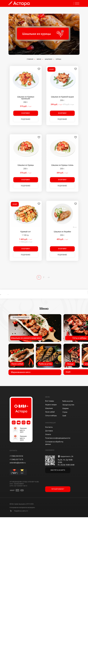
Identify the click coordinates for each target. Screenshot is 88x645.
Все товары (49, 401)
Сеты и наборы (51, 416)
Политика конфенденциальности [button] (57, 438)
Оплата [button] (48, 434)
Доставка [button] (49, 431)
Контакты (49, 427)
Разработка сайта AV (21, 511)
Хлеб (64, 416)
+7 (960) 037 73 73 (16, 459)
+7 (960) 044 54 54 (16, 456)
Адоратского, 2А (66, 456)
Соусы (64, 412)
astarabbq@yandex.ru (18, 463)
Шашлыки (48, 59)
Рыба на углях (67, 401)
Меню (39, 59)
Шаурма (65, 408)
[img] (48, 356)
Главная (30, 59)
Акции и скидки (51, 405)
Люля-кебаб (50, 412)
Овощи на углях (68, 405)
